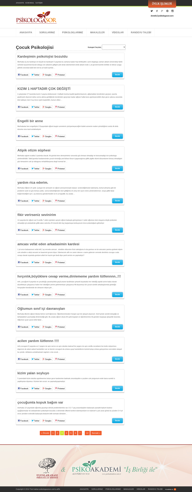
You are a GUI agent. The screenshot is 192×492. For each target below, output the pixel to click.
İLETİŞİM (39, 3)
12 (87, 433)
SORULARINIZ (47, 32)
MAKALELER (97, 32)
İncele (117, 75)
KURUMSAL (29, 3)
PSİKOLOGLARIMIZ (72, 32)
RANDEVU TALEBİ (141, 32)
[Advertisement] (152, 72)
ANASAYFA (20, 3)
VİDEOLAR (118, 32)
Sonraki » (96, 433)
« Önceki (45, 433)
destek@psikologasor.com (162, 16)
